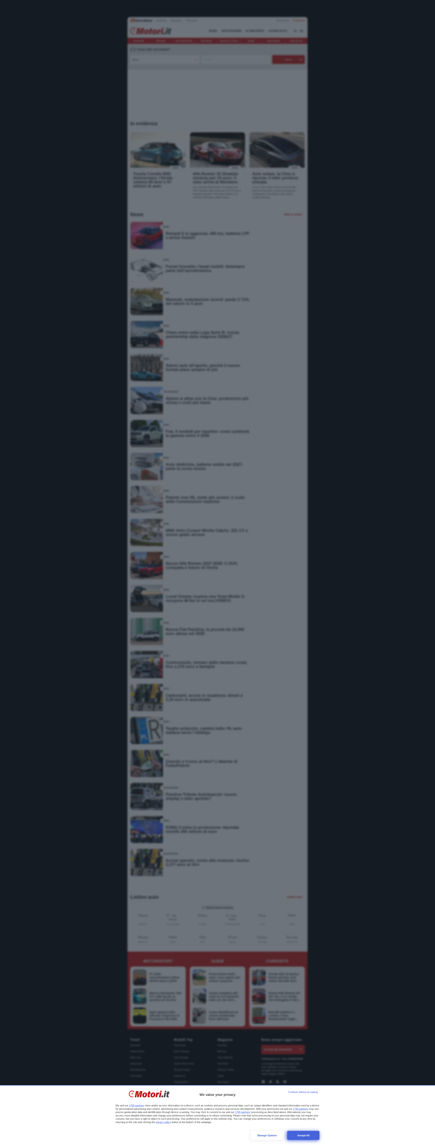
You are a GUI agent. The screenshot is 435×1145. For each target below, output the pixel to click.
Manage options (267, 1135)
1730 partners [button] (136, 1105)
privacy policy (163, 1122)
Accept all (303, 1135)
